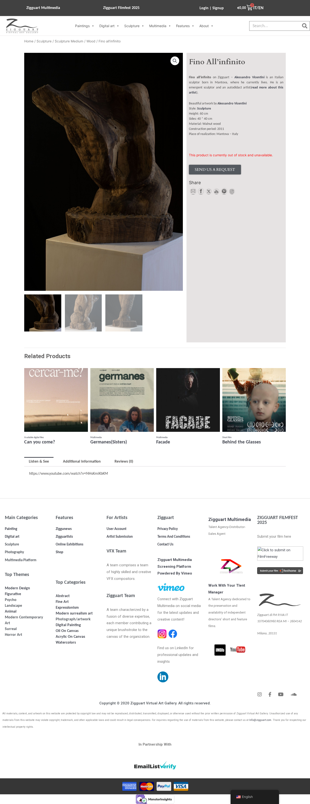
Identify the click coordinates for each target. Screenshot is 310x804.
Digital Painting (68, 625)
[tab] (39, 461)
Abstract (63, 596)
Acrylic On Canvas (70, 637)
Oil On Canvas (67, 631)
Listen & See (39, 462)
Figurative (13, 594)
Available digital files (34, 437)
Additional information (82, 462)
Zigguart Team (121, 595)
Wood (90, 41)
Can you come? (39, 442)
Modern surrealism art (74, 613)
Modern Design (17, 588)
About (204, 26)
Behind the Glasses (241, 442)
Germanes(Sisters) (108, 442)
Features (183, 26)
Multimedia (157, 26)
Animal (10, 612)
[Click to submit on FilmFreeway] (280, 553)
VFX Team (116, 551)
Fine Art (62, 602)
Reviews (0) (124, 462)
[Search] (305, 26)
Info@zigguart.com (260, 720)
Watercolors (66, 643)
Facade (163, 442)
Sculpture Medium (69, 41)
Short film (227, 437)
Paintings (82, 26)
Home (28, 41)
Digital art (107, 26)
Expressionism (67, 608)
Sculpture (132, 26)
